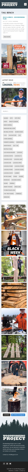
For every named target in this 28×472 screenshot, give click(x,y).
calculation (12, 135)
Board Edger (19, 132)
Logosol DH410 (8, 156)
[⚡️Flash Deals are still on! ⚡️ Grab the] (14, 269)
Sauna (6, 183)
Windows (6, 197)
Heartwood (7, 145)
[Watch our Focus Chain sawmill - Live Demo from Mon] (14, 321)
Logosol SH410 (8, 173)
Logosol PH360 (19, 166)
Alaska (6, 118)
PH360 (15, 176)
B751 (11, 118)
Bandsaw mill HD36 (9, 128)
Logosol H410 (8, 159)
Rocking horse (16, 180)
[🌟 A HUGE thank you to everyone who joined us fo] (14, 399)
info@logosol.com (13, 454)
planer (21, 176)
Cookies (16, 470)
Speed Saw (17, 186)
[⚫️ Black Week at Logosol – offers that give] (14, 243)
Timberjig (18, 193)
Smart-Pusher (8, 186)
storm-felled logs (9, 190)
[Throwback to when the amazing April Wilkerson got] (14, 217)
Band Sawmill (8, 125)
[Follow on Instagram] (7, 463)
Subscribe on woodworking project (15, 469)
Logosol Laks (18, 159)
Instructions (8, 149)
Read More (7, 37)
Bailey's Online (13, 121)
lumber (17, 173)
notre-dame (7, 176)
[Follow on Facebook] (4, 463)
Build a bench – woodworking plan (14, 18)
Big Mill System (8, 132)
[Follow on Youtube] (10, 463)
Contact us (22, 470)
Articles (10, 21)
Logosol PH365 (8, 169)
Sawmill (12, 183)
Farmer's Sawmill (9, 142)
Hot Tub (15, 145)
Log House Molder (9, 152)
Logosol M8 (7, 162)
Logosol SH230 (19, 169)
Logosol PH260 (8, 166)
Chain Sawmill (8, 138)
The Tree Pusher (9, 193)
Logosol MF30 (17, 162)
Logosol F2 (18, 156)
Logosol (19, 152)
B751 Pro (17, 118)
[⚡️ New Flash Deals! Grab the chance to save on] (14, 347)
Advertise (11, 470)
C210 (5, 135)
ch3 (19, 135)
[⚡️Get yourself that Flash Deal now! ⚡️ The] (14, 295)
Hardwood (19, 142)
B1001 (5, 121)
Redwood (6, 180)
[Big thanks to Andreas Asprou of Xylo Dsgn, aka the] (14, 373)
